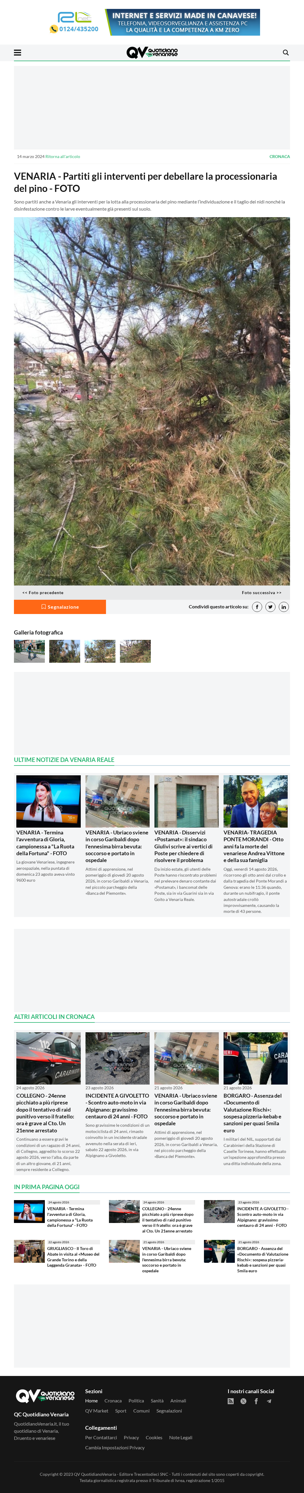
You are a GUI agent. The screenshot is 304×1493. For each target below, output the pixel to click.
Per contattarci (101, 1437)
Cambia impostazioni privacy (115, 1447)
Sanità (157, 1400)
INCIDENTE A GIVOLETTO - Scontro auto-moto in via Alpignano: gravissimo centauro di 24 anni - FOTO (117, 1106)
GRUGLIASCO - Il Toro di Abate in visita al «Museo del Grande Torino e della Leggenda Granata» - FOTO (73, 1257)
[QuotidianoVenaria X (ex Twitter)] (243, 1401)
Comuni (141, 1410)
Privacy (131, 1437)
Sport (120, 1410)
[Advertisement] (152, 107)
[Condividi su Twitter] (270, 607)
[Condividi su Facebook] (257, 607)
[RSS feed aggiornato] (231, 1401)
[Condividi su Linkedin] (284, 607)
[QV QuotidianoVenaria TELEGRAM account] (269, 1401)
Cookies (154, 1437)
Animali (178, 1400)
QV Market (96, 1410)
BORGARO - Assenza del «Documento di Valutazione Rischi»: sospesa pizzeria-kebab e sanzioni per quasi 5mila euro (253, 1113)
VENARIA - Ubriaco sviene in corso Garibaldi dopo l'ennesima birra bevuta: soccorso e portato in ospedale (117, 846)
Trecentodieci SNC (151, 1474)
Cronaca (280, 156)
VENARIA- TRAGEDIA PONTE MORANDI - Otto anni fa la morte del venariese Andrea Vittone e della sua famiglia (254, 846)
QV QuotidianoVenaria (95, 1474)
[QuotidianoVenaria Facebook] (256, 1401)
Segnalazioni (169, 1410)
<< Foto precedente (43, 592)
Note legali (180, 1437)
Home (91, 1400)
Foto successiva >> (262, 592)
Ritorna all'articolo (62, 156)
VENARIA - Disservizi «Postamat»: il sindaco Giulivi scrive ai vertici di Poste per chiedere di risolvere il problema (183, 846)
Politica (136, 1400)
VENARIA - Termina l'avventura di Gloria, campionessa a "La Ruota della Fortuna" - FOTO (45, 842)
